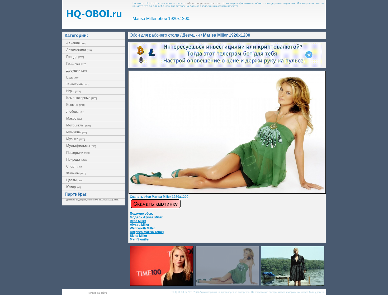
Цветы (74, 180)
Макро (74, 118)
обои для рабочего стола (204, 3)
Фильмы (76, 173)
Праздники (77, 153)
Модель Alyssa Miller (146, 217)
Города (75, 57)
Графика (76, 64)
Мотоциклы (78, 125)
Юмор (73, 187)
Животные (77, 84)
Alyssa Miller (139, 225)
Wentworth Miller (142, 228)
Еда (72, 77)
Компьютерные (81, 98)
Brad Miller (138, 221)
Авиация (76, 43)
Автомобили (79, 50)
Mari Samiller (140, 239)
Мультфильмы (81, 146)
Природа (76, 159)
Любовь (75, 112)
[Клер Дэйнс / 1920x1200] (161, 284)
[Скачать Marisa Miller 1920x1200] (227, 192)
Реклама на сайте (97, 293)
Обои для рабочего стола (154, 35)
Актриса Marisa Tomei (147, 232)
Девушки (76, 70)
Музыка (75, 139)
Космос (75, 105)
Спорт (74, 166)
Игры (73, 91)
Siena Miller (138, 236)
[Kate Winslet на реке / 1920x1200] (292, 284)
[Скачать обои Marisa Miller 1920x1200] (155, 207)
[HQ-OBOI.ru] (94, 18)
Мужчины (76, 132)
